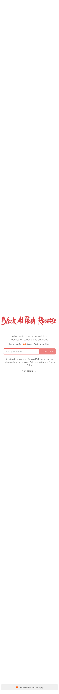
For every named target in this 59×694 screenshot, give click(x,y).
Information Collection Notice (31, 362)
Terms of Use (43, 359)
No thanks (27, 370)
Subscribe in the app (31, 687)
